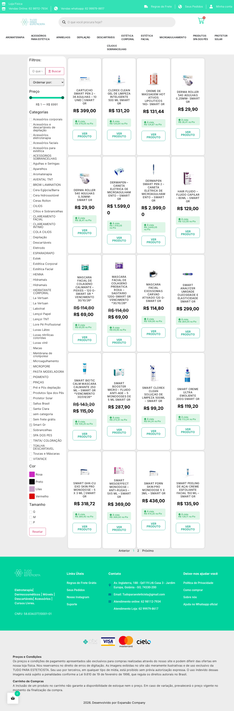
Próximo (148, 550)
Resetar (37, 531)
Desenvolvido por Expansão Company (118, 702)
